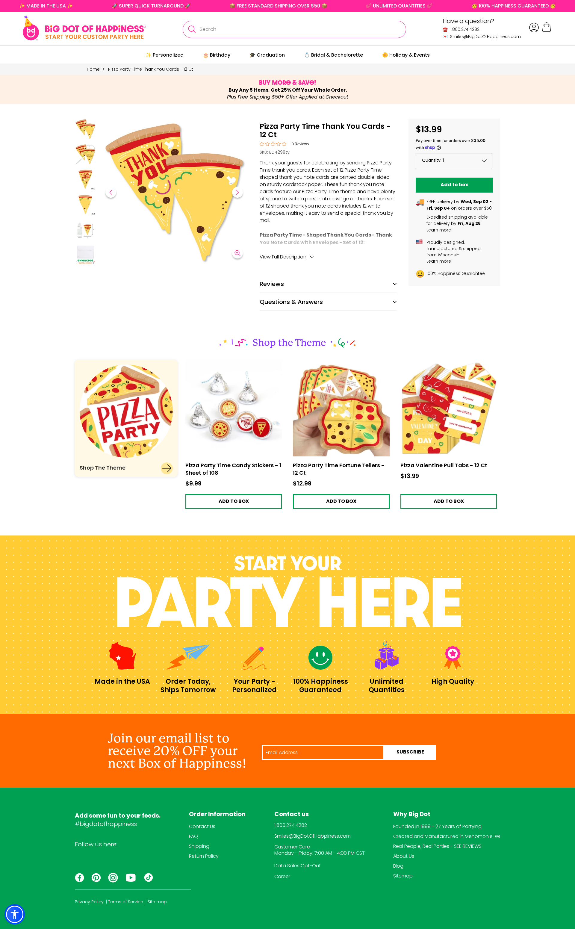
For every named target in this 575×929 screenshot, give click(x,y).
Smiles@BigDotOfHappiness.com (312, 836)
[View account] (534, 28)
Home (93, 69)
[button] (85, 130)
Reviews (272, 284)
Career (282, 876)
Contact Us (202, 826)
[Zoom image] (237, 253)
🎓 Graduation (267, 55)
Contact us (291, 815)
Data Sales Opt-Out (297, 865)
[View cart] (546, 30)
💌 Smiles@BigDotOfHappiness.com (482, 37)
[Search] (191, 29)
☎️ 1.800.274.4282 (461, 29)
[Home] (84, 28)
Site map (157, 901)
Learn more (438, 230)
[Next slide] (237, 192)
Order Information (217, 815)
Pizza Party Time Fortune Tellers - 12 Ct (336, 362)
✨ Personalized (165, 55)
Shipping (199, 846)
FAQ (193, 836)
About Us (403, 856)
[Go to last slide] (110, 192)
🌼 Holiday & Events (406, 55)
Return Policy (204, 856)
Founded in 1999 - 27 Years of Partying (437, 826)
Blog (398, 866)
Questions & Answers (291, 302)
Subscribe (410, 752)
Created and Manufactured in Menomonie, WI (446, 836)
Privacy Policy (89, 901)
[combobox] (294, 29)
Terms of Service (125, 901)
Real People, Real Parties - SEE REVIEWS (437, 846)
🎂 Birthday (216, 55)
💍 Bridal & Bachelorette (333, 55)
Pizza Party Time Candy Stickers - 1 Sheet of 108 (232, 365)
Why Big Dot (411, 815)
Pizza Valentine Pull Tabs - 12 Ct (436, 362)
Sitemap (403, 875)
